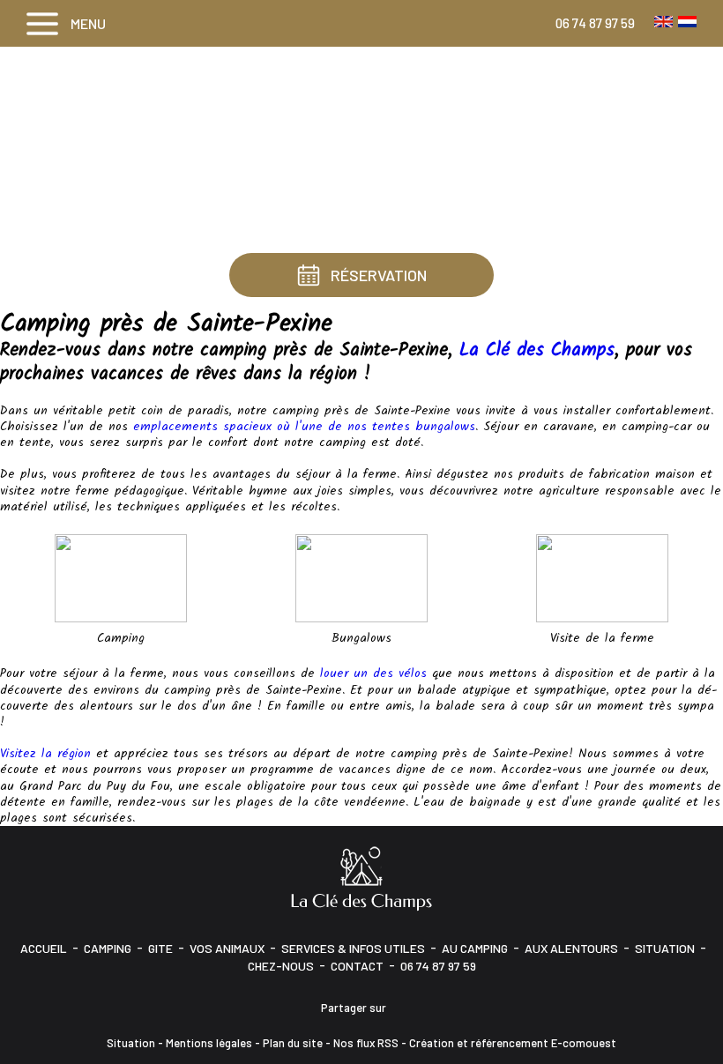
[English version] (663, 21)
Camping (107, 948)
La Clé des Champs (537, 350)
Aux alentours (571, 948)
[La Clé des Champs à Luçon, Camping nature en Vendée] (361, 877)
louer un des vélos (373, 673)
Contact (357, 965)
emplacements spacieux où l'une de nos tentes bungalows (304, 426)
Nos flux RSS (366, 1043)
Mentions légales (209, 1043)
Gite (160, 948)
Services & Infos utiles (353, 948)
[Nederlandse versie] (687, 21)
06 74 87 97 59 (595, 23)
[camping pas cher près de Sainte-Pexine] (121, 578)
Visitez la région (45, 753)
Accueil (43, 948)
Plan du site (293, 1043)
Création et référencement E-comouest (512, 1043)
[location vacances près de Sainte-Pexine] (602, 578)
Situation (665, 948)
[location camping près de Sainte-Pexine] (361, 578)
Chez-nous (281, 965)
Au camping (475, 948)
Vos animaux (227, 948)
